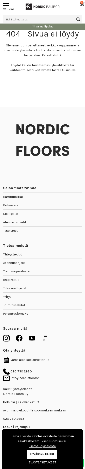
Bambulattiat (13, 197)
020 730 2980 (21, 371)
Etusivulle (68, 70)
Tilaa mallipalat (14, 288)
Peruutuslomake (15, 313)
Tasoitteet (10, 231)
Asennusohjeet (14, 263)
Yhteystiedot (12, 254)
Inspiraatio (11, 280)
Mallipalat (10, 214)
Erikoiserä (10, 205)
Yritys (7, 297)
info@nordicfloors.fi (25, 378)
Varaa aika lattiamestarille (29, 360)
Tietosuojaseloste (16, 271)
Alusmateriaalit (14, 222)
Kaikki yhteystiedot (17, 389)
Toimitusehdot (14, 305)
